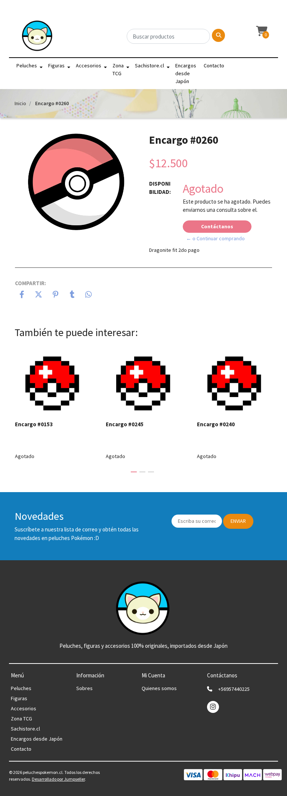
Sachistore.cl (149, 65)
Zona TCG (118, 69)
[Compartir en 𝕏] (39, 295)
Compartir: (30, 283)
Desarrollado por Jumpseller (58, 779)
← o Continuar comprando (215, 238)
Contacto (214, 65)
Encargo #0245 (125, 424)
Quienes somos (159, 688)
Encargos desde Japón (185, 73)
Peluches (26, 65)
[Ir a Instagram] (213, 706)
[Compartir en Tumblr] (72, 295)
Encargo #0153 (34, 424)
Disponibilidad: (160, 188)
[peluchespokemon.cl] (37, 37)
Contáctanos (217, 226)
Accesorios (88, 65)
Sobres (84, 688)
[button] (260, 31)
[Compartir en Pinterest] (55, 295)
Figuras (56, 65)
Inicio (20, 103)
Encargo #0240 (216, 424)
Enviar (238, 521)
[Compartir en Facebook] (22, 295)
